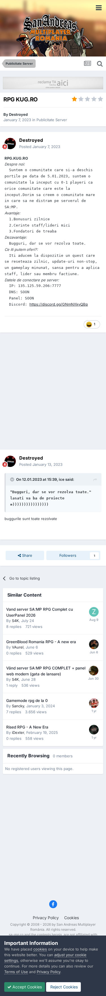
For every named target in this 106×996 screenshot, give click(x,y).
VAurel (17, 647)
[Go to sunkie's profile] (93, 670)
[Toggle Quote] (12, 479)
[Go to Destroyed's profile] (10, 143)
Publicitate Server (51, 120)
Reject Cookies (63, 986)
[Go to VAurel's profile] (94, 644)
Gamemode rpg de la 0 (27, 700)
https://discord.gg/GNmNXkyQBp (58, 304)
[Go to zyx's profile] (94, 612)
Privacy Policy (46, 917)
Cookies (71, 917)
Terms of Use (16, 971)
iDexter (18, 732)
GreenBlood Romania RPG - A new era (41, 642)
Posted (39, 146)
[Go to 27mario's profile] (94, 703)
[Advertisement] (53, 391)
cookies (40, 949)
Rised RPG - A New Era (27, 727)
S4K (15, 620)
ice (61, 479)
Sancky (18, 706)
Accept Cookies (26, 986)
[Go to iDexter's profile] (94, 729)
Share (26, 555)
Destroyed (18, 114)
